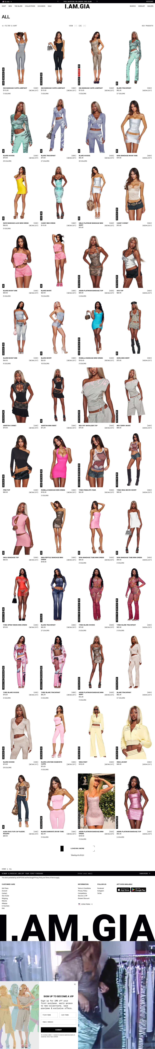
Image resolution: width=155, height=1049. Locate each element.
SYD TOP (120, 290)
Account (149, 1)
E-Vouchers (5, 906)
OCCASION (41, 6)
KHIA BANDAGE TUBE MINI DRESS (91, 557)
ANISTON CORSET (9, 425)
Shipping (5, 898)
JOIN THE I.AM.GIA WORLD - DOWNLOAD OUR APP (77, 1)
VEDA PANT (83, 762)
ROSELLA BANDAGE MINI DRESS (91, 358)
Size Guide (5, 896)
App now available (124, 884)
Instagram (100, 891)
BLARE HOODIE (8, 155)
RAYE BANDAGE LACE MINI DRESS (15, 223)
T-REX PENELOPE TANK (87, 490)
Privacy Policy (82, 891)
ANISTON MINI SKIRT (48, 425)
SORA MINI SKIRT (123, 358)
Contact (4, 893)
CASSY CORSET (122, 223)
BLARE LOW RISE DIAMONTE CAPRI (51, 763)
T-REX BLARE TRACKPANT (126, 625)
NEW (10, 6)
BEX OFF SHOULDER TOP (88, 425)
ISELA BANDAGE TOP (11, 557)
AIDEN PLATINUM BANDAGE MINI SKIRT (91, 693)
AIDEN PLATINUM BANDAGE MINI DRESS (91, 832)
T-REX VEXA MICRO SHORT (126, 490)
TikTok (99, 893)
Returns (4, 901)
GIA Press (5, 888)
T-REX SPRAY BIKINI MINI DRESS (15, 625)
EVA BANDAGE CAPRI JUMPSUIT (15, 88)
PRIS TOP (6, 490)
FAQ (3, 908)
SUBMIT (58, 1030)
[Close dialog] (75, 984)
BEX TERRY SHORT (124, 425)
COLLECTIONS (30, 6)
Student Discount (83, 898)
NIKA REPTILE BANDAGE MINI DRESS (52, 558)
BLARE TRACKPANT (124, 88)
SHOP (4, 6)
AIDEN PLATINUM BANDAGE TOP (91, 290)
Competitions (82, 893)
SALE (49, 6)
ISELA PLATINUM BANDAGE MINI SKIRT (91, 224)
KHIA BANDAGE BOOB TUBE (127, 155)
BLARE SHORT (46, 290)
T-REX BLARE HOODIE (87, 625)
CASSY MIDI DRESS (48, 223)
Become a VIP (82, 896)
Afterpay (4, 903)
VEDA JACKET (122, 762)
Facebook (100, 888)
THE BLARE (18, 6)
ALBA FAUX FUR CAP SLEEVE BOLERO (14, 832)
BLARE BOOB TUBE (10, 290)
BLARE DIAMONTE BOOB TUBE (52, 831)
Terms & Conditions (84, 888)
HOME (4, 869)
